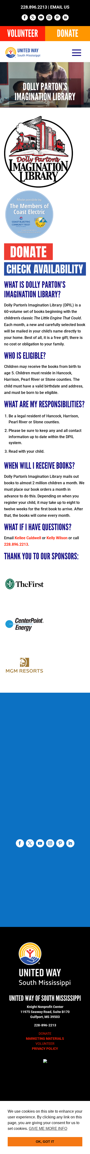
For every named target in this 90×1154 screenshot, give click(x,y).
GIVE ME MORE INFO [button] (48, 1129)
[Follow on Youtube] (41, 17)
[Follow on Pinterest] (57, 17)
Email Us (59, 7)
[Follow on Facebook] (25, 17)
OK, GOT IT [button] (45, 1141)
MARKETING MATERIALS (45, 1038)
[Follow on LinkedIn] (65, 17)
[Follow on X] (33, 17)
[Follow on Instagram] (49, 17)
